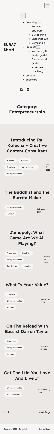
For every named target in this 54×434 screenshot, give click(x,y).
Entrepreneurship (14, 173)
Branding (11, 160)
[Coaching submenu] (39, 22)
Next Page (44, 412)
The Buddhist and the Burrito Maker (27, 195)
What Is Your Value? (27, 284)
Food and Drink (13, 394)
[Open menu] (47, 5)
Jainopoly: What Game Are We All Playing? (27, 238)
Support (10, 307)
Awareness (11, 253)
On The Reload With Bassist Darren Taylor (27, 328)
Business (24, 160)
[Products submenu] (38, 47)
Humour (10, 214)
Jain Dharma (12, 266)
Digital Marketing (28, 167)
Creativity (11, 167)
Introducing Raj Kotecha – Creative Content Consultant (27, 145)
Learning (27, 266)
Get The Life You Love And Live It (27, 375)
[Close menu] (23, 15)
